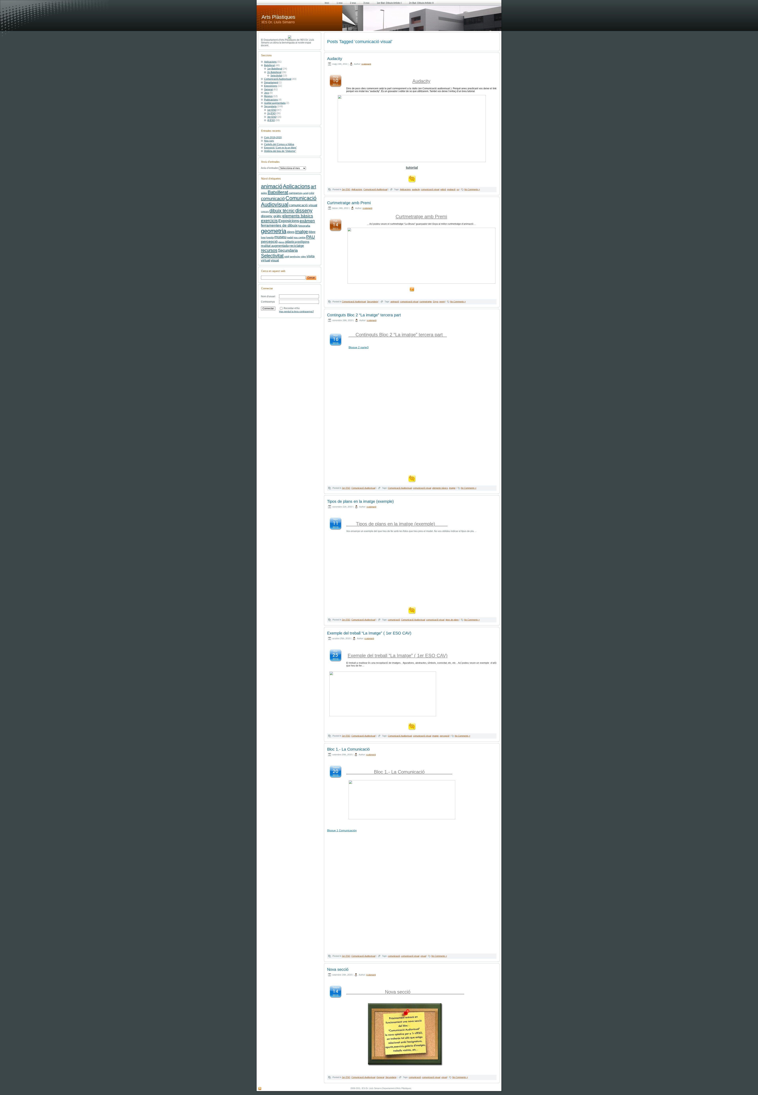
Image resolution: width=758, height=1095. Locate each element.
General (268, 89)
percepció (269, 242)
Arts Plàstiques (278, 17)
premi (442, 301)
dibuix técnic (282, 210)
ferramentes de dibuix (279, 225)
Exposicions (270, 86)
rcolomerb (366, 64)
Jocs (266, 92)
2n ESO (271, 113)
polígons (303, 241)
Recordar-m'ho (292, 308)
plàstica (291, 242)
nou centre (300, 237)
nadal (290, 237)
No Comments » (472, 189)
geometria (273, 231)
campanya (295, 193)
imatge (301, 231)
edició (443, 189)
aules (264, 193)
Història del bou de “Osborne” (280, 151)
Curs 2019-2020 (273, 137)
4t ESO (271, 120)
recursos (269, 250)
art (313, 186)
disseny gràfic (271, 216)
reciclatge (296, 246)
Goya (435, 301)
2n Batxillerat (274, 72)
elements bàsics (297, 215)
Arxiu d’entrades (270, 168)
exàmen (307, 220)
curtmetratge (425, 301)
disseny (303, 210)
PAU (310, 236)
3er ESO (271, 117)
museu (280, 237)
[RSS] (259, 1088)
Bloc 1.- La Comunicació (348, 749)
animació (271, 186)
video (303, 256)
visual (275, 260)
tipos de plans (452, 619)
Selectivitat (276, 75)
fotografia (304, 225)
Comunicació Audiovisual (277, 79)
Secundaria (270, 106)
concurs (265, 211)
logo (263, 237)
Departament (271, 82)
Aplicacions (270, 61)
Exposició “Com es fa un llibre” (280, 147)
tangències (295, 256)
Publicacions (271, 99)
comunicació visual (303, 205)
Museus (268, 96)
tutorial (412, 168)
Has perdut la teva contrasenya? (296, 311)
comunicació (273, 198)
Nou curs (269, 140)
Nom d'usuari (268, 296)
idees (291, 232)
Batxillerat (269, 65)
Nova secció (337, 969)
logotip (270, 237)
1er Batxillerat (274, 68)
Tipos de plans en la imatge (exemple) (360, 501)
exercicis (269, 220)
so (458, 189)
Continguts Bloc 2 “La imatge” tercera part (364, 315)
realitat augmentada (275, 103)
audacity (416, 189)
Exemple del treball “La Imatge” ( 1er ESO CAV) (369, 633)
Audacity (334, 58)
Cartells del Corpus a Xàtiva (279, 144)
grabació (451, 189)
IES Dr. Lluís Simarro (278, 22)
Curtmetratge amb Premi (349, 203)
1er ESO (271, 110)
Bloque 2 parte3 (359, 347)
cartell (305, 193)
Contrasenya (268, 301)
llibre (312, 232)
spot (286, 256)
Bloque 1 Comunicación (342, 830)
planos (281, 242)
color (311, 193)
